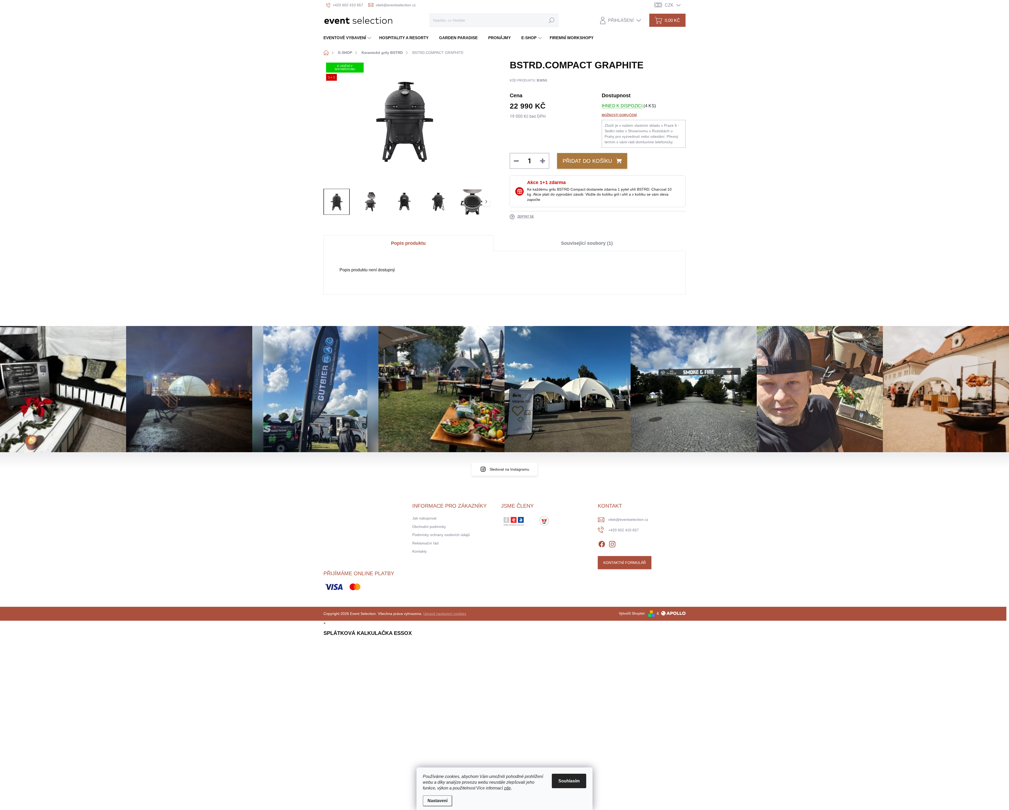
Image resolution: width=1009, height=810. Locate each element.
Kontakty (419, 551)
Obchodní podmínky (429, 526)
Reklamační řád (425, 543)
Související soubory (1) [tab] (587, 243)
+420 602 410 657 (623, 530)
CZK (669, 5)
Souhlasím (569, 781)
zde (507, 788)
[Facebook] (602, 543)
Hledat (551, 20)
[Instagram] (612, 543)
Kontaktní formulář (624, 563)
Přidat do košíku (587, 161)
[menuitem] (348, 37)
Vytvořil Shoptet (632, 613)
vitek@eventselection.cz (628, 519)
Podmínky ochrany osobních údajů (441, 535)
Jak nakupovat (424, 518)
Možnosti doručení (619, 115)
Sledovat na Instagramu (509, 469)
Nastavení (437, 800)
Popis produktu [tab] (408, 243)
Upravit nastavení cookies (444, 614)
